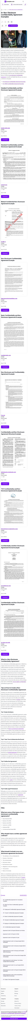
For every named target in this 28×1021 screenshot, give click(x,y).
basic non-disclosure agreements (16, 728)
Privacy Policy (18, 1003)
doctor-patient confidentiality (19, 681)
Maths (2, 993)
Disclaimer (17, 1007)
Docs (5, 9)
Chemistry (3, 995)
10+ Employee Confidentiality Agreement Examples (14, 81)
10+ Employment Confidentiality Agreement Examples (14, 909)
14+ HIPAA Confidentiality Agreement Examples (13, 83)
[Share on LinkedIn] (11, 22)
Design (2, 1001)
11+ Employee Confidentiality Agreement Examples (13, 923)
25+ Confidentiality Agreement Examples (11, 927)
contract (23, 877)
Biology (16, 993)
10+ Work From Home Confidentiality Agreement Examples (13, 905)
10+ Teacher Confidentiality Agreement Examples (13, 912)
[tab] (5, 4)
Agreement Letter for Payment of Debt (11, 934)
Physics (16, 991)
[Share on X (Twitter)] (5, 22)
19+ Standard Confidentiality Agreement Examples (13, 919)
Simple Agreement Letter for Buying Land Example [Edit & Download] (13, 951)
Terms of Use (18, 1005)
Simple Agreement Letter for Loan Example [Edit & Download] (13, 966)
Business (3, 1003)
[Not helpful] (5, 25)
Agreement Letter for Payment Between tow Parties (14, 930)
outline (11, 779)
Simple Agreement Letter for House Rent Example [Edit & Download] (14, 956)
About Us (17, 1001)
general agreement (12, 752)
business (19, 699)
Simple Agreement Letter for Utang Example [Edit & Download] (13, 942)
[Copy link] (2, 22)
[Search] (23, 1)
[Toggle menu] (3, 1)
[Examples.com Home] (9, 1)
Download (5, 139)
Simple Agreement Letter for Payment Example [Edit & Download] (14, 970)
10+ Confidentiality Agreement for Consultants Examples (12, 900)
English (2, 991)
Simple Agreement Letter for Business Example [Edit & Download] (14, 946)
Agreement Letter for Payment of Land (11, 937)
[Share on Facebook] (8, 22)
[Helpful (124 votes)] (2, 25)
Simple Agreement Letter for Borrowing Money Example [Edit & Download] (12, 975)
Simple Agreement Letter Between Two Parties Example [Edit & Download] (13, 961)
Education (3, 1005)
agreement (20, 794)
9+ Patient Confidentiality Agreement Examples (13, 916)
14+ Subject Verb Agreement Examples (11, 979)
